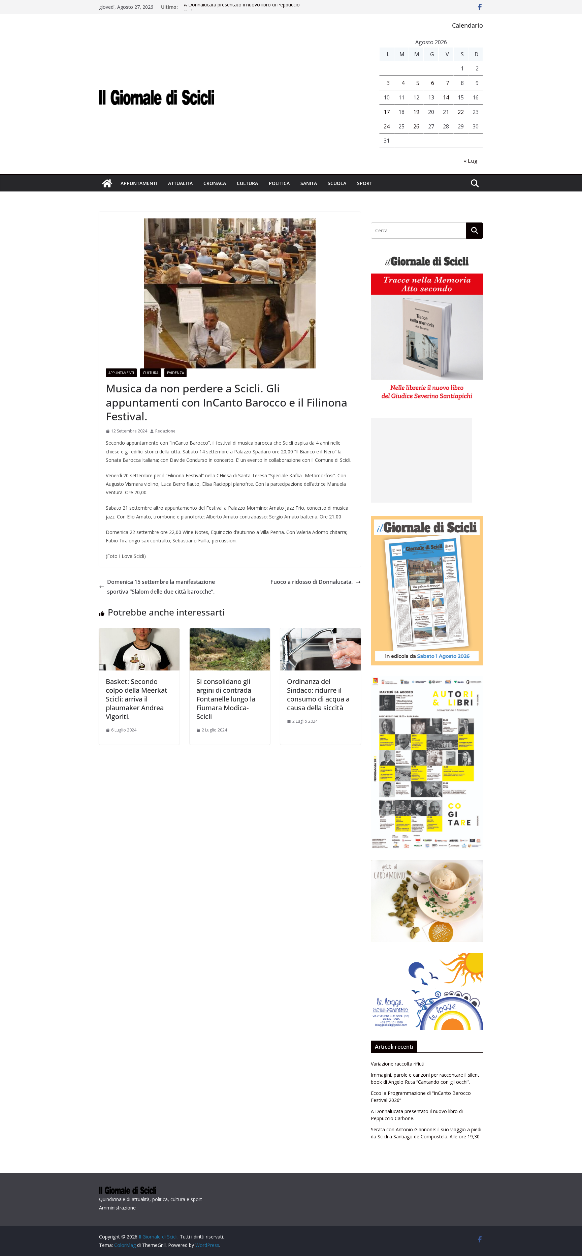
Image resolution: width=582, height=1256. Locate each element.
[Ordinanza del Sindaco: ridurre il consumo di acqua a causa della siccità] (320, 633)
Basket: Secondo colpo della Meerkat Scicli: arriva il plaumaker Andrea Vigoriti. (136, 699)
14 (446, 97)
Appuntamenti (139, 183)
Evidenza (175, 372)
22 (461, 112)
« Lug (471, 161)
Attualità (180, 183)
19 (416, 112)
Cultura (247, 183)
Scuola (337, 183)
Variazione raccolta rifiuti (397, 1063)
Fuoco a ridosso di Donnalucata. (311, 582)
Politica (279, 183)
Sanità (308, 183)
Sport (364, 183)
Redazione (165, 431)
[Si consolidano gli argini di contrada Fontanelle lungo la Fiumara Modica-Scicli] (230, 633)
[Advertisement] (421, 460)
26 (416, 126)
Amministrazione (117, 1207)
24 (387, 126)
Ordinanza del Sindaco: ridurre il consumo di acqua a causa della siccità (318, 694)
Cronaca (214, 183)
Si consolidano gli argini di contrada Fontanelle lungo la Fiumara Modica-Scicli (225, 699)
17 (387, 112)
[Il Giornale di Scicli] (107, 183)
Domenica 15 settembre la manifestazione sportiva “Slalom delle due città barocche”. (161, 586)
